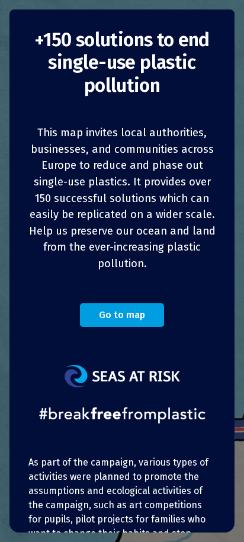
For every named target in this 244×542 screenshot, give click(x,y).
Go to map (122, 314)
